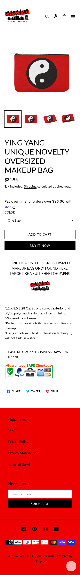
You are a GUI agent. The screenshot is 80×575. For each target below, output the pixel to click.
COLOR (10, 212)
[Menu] (73, 16)
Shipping (30, 186)
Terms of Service (20, 464)
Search (13, 430)
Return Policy (18, 441)
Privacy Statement (22, 453)
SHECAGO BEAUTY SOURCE (38, 556)
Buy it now (40, 245)
